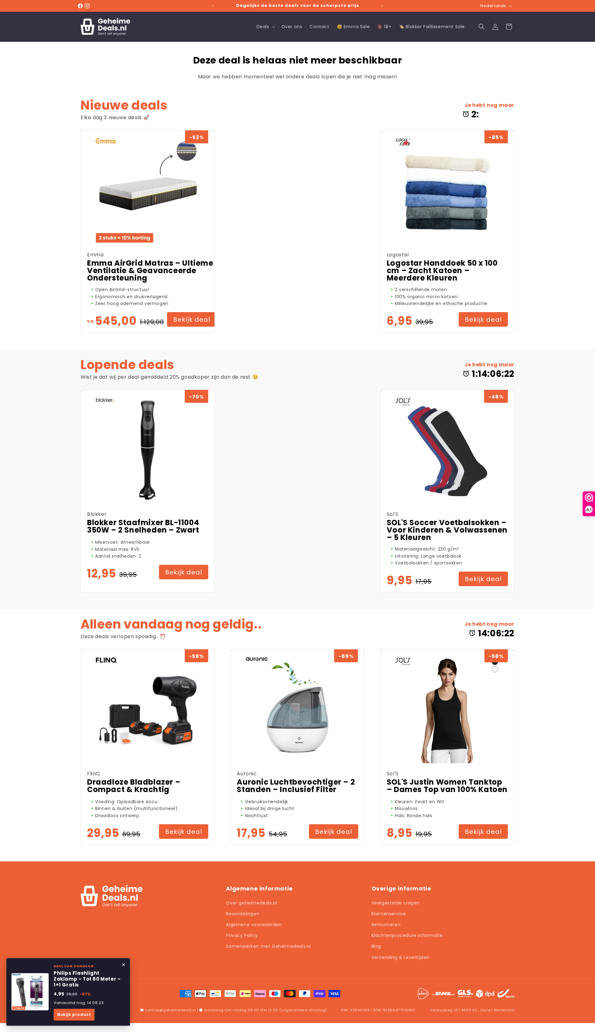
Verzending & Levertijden (401, 957)
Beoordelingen (242, 914)
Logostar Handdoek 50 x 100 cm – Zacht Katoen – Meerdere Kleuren (442, 270)
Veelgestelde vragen (396, 903)
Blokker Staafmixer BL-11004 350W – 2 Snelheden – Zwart (143, 526)
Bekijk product (74, 1014)
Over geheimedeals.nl (251, 903)
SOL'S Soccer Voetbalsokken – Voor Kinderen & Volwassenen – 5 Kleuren (447, 530)
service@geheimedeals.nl (170, 1010)
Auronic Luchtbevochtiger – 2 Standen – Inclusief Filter (296, 785)
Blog (376, 946)
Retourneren (386, 924)
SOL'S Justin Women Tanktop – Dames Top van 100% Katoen (447, 785)
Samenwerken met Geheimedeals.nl (268, 946)
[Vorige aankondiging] (213, 6)
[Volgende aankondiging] (382, 6)
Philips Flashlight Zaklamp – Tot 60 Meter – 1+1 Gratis (87, 979)
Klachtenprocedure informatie (407, 935)
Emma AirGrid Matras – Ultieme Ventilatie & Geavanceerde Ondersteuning (150, 270)
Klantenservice (389, 914)
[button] (265, 26)
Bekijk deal (191, 319)
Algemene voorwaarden (254, 924)
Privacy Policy (242, 935)
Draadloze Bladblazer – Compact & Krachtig (133, 785)
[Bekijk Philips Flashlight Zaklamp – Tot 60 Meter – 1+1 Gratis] (30, 991)
